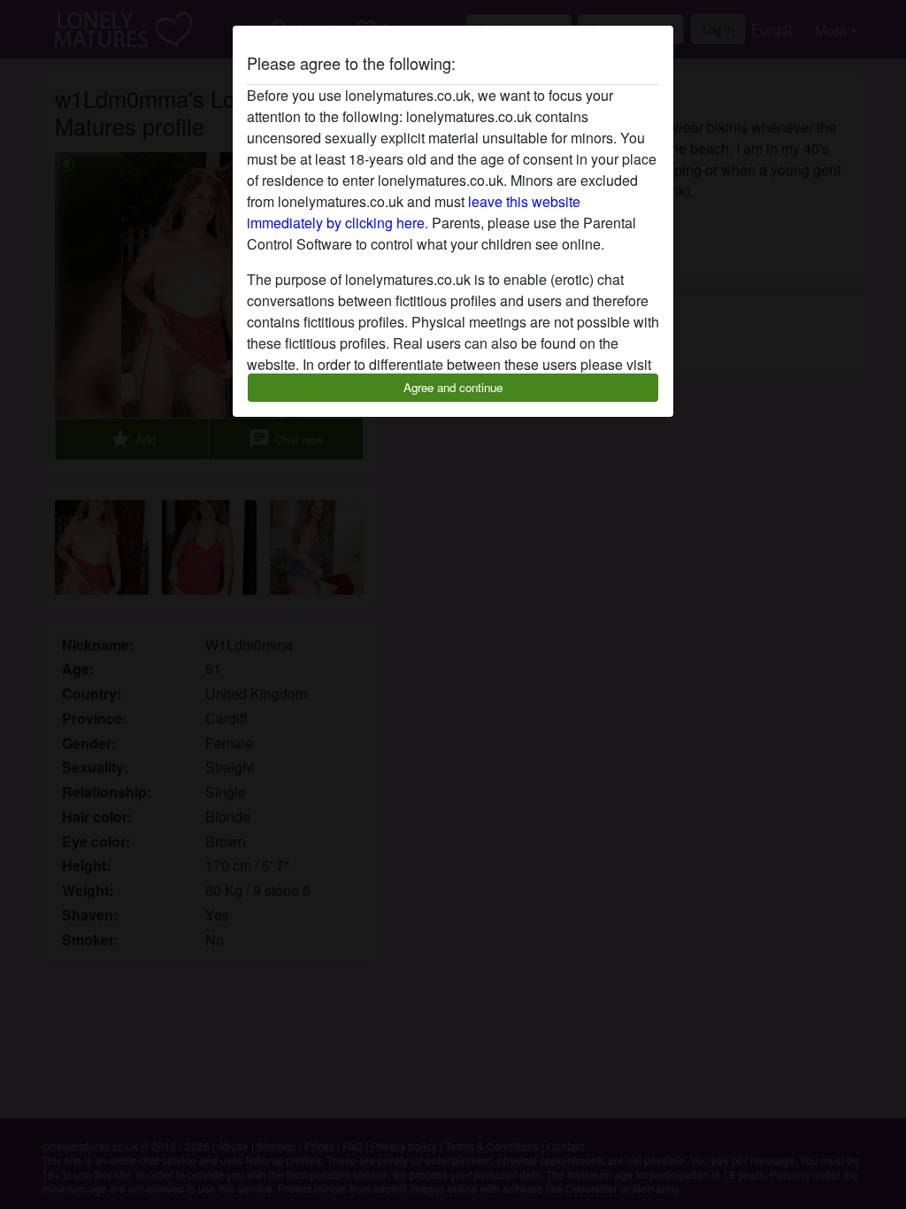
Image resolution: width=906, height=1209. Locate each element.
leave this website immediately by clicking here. (413, 212)
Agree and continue (453, 387)
